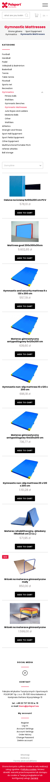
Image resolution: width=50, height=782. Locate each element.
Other (8, 118)
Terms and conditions (25, 760)
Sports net (7, 84)
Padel (4, 61)
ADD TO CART (25, 212)
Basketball (7, 69)
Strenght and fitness (12, 130)
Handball (6, 58)
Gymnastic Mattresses (16, 107)
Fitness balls (10, 95)
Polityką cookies (29, 769)
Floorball (6, 80)
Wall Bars (9, 99)
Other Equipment (10, 141)
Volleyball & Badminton (13, 65)
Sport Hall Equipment (12, 133)
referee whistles (10, 148)
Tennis (5, 73)
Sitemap (25, 754)
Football (6, 54)
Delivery (25, 758)
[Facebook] (25, 672)
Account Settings (25, 728)
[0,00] (35, 15)
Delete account (25, 740)
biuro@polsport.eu (29, 706)
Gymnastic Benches (14, 103)
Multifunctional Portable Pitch (16, 145)
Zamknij (34, 778)
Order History (25, 734)
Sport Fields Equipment (13, 137)
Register (25, 722)
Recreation (7, 88)
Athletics (6, 126)
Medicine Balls (11, 114)
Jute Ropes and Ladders (16, 111)
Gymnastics (8, 92)
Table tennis (8, 77)
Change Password (25, 737)
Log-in (25, 725)
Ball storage (7, 152)
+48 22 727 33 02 (24, 703)
